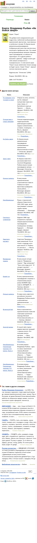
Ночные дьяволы (8, 178)
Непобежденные (8, 200)
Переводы (10, 19)
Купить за (18, 84)
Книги (27, 19)
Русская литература (9, 448)
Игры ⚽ (27, 23)
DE (27, 1)
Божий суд (6, 276)
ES (30, 1)
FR (34, 1)
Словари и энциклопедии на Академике (16, 7)
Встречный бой (8, 309)
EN (23, 1)
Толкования (18, 16)
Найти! (32, 11)
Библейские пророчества (11, 464)
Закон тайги (7, 158)
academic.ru (7, 3)
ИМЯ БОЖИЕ (6, 406)
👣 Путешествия (4, 475)
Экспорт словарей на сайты (7, 478)
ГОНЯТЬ (5, 420)
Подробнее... (21, 116)
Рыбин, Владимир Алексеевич (12, 390)
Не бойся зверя (8, 139)
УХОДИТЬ (5, 434)
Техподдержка (12, 472)
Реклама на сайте (21, 472)
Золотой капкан (8, 327)
